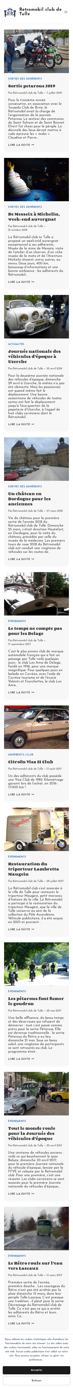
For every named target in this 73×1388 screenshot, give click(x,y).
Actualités (16, 344)
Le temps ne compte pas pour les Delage (35, 630)
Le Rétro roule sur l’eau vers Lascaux (35, 1265)
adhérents (16, 755)
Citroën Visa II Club (30, 762)
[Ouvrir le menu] (66, 12)
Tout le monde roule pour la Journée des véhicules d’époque (31, 1133)
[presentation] (36, 51)
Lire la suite (21, 145)
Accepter (36, 1370)
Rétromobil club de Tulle (28, 93)
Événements (17, 621)
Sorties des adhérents (25, 79)
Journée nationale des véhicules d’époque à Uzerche (34, 356)
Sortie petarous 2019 (31, 86)
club (29, 755)
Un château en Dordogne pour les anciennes (29, 498)
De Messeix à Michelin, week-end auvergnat (34, 216)
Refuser (36, 1380)
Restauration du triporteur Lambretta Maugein (33, 869)
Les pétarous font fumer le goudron (36, 1001)
